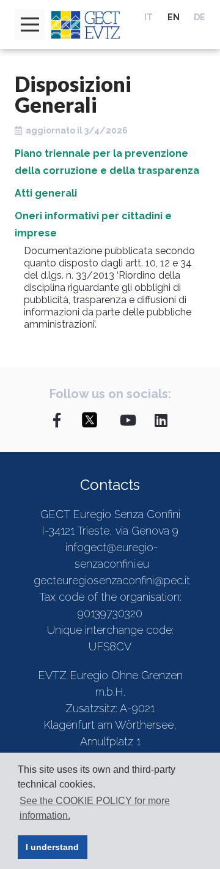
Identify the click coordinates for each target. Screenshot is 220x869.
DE (199, 17)
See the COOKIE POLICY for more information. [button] (95, 808)
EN (173, 17)
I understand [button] (52, 847)
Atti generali (46, 193)
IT (148, 17)
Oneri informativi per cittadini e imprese (93, 224)
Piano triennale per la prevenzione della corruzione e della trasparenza (107, 162)
